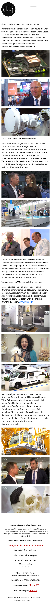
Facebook (25, 545)
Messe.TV (34, 585)
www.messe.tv (26, 301)
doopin (33, 590)
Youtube (39, 545)
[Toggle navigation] (33, 8)
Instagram (13, 545)
